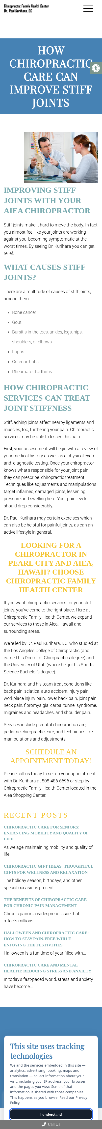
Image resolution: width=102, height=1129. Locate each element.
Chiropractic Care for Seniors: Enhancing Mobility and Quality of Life (46, 833)
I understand (51, 1114)
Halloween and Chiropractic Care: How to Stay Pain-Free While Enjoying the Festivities (46, 939)
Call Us (53, 1124)
